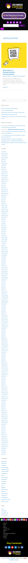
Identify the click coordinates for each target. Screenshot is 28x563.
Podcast (5, 527)
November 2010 (4, 442)
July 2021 (3, 219)
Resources (5, 534)
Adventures (3, 465)
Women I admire (4, 501)
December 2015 (4, 319)
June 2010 (3, 452)
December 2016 (4, 295)
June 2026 (3, 151)
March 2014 (3, 362)
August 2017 (4, 279)
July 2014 (3, 354)
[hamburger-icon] (2, 29)
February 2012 (4, 412)
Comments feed (4, 512)
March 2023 (4, 187)
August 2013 (4, 376)
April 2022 (3, 201)
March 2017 (3, 289)
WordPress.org (4, 514)
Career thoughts (4, 467)
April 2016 (3, 311)
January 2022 (4, 207)
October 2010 (4, 444)
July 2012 (3, 402)
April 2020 (3, 233)
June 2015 (3, 331)
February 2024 (4, 171)
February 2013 (4, 388)
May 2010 (3, 454)
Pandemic (3, 491)
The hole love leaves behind (7, 110)
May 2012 (3, 406)
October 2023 (4, 177)
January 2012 (4, 414)
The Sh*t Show (6, 529)
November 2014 (4, 346)
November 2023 (4, 175)
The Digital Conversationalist (9, 533)
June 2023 (3, 183)
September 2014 (4, 349)
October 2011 (4, 420)
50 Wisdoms (4, 463)
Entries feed (3, 510)
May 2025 (3, 159)
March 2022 (3, 203)
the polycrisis (4, 495)
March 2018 (3, 265)
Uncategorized (14, 76)
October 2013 (4, 372)
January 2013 (4, 390)
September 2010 (4, 446)
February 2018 (4, 267)
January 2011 (4, 438)
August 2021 (4, 217)
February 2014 (4, 364)
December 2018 (4, 251)
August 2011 (3, 424)
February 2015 (4, 339)
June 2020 (3, 229)
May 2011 (3, 430)
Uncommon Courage (5, 499)
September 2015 (4, 325)
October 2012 (4, 396)
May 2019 (3, 245)
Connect (5, 537)
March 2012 (3, 410)
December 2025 (4, 157)
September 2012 (4, 398)
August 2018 (4, 255)
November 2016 (4, 297)
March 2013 (3, 386)
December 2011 (4, 416)
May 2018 (3, 261)
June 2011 (3, 428)
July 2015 (3, 329)
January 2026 (4, 155)
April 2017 (3, 287)
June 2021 (3, 221)
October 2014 (4, 347)
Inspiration (3, 483)
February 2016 (4, 315)
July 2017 (3, 281)
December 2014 (4, 344)
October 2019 (4, 239)
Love (2, 485)
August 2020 (4, 227)
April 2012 (3, 408)
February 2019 (4, 247)
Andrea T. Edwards (11, 558)
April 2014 (3, 360)
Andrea (4, 536)
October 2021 (4, 213)
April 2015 (3, 335)
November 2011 (4, 418)
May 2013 (3, 382)
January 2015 (4, 341)
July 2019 (3, 243)
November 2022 (4, 189)
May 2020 (3, 231)
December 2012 (4, 392)
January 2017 (4, 293)
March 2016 (3, 313)
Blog (4, 531)
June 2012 (3, 404)
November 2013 (4, 370)
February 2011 (4, 436)
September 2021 (4, 215)
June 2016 (3, 307)
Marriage (3, 487)
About (4, 524)
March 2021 (3, 225)
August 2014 (4, 352)
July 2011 (3, 426)
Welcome (5, 523)
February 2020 (4, 237)
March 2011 (3, 434)
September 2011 (4, 422)
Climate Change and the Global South (9, 114)
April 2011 (3, 432)
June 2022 (3, 197)
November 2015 (4, 321)
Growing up (3, 481)
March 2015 (3, 338)
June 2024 (3, 165)
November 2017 (4, 273)
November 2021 (4, 211)
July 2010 (3, 450)
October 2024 (4, 163)
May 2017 (3, 285)
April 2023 (3, 185)
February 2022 (4, 205)
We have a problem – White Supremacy (9, 108)
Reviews (5, 530)
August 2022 (4, 195)
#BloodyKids (4, 461)
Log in (2, 508)
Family (2, 475)
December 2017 (4, 271)
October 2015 (4, 323)
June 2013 (3, 380)
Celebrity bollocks (5, 469)
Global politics (4, 479)
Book (4, 526)
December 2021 (4, 209)
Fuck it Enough (4, 477)
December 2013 (4, 368)
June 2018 (3, 259)
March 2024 (4, 169)
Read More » (5, 87)
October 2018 (4, 253)
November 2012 (4, 394)
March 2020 (4, 235)
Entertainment (4, 473)
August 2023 (4, 181)
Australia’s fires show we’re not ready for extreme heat (12, 112)
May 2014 (3, 357)
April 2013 (3, 384)
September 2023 (4, 179)
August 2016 (4, 303)
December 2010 (4, 440)
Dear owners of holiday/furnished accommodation (9, 72)
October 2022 (4, 191)
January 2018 (4, 269)
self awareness (4, 493)
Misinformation (4, 489)
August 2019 (4, 241)
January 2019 (4, 249)
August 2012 (4, 400)
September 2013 (4, 374)
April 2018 (3, 263)
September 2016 (4, 301)
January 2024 (4, 173)
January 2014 (4, 365)
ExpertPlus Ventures (14, 559)
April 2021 (3, 223)
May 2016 (3, 309)
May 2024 (3, 167)
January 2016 (4, 317)
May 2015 (3, 333)
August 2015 (4, 327)
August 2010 (4, 448)
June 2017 (3, 283)
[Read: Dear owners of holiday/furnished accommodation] (14, 55)
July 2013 (3, 378)
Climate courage (4, 471)
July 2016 (3, 305)
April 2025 (3, 161)
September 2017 (4, 277)
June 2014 (3, 356)
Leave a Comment (6, 76)
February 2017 (4, 291)
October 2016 (4, 299)
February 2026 (4, 153)
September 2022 (4, 193)
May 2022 (3, 199)
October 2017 (4, 275)
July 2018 (3, 257)
